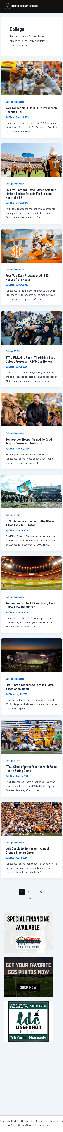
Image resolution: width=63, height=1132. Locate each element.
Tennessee (19, 101)
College (9, 101)
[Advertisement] (31, 1077)
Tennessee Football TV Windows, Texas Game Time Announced (31, 605)
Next (33, 898)
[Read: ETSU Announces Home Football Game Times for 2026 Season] (31, 491)
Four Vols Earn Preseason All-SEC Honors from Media (27, 277)
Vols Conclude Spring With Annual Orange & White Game (27, 850)
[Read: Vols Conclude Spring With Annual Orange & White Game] (31, 818)
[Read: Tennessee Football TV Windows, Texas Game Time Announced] (31, 572)
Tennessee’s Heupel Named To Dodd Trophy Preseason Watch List (29, 441)
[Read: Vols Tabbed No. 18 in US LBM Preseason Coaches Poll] (31, 77)
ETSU (17, 351)
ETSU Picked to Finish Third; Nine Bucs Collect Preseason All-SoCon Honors (30, 359)
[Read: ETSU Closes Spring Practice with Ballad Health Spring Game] (31, 736)
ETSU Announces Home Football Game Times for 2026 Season (30, 523)
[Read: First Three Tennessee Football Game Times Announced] (31, 654)
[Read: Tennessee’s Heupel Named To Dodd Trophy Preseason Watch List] (31, 409)
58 (41, 892)
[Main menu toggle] (56, 6)
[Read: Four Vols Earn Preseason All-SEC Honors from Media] (31, 245)
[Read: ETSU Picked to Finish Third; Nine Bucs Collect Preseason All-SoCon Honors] (31, 327)
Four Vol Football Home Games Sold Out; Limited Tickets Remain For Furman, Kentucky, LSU (31, 194)
